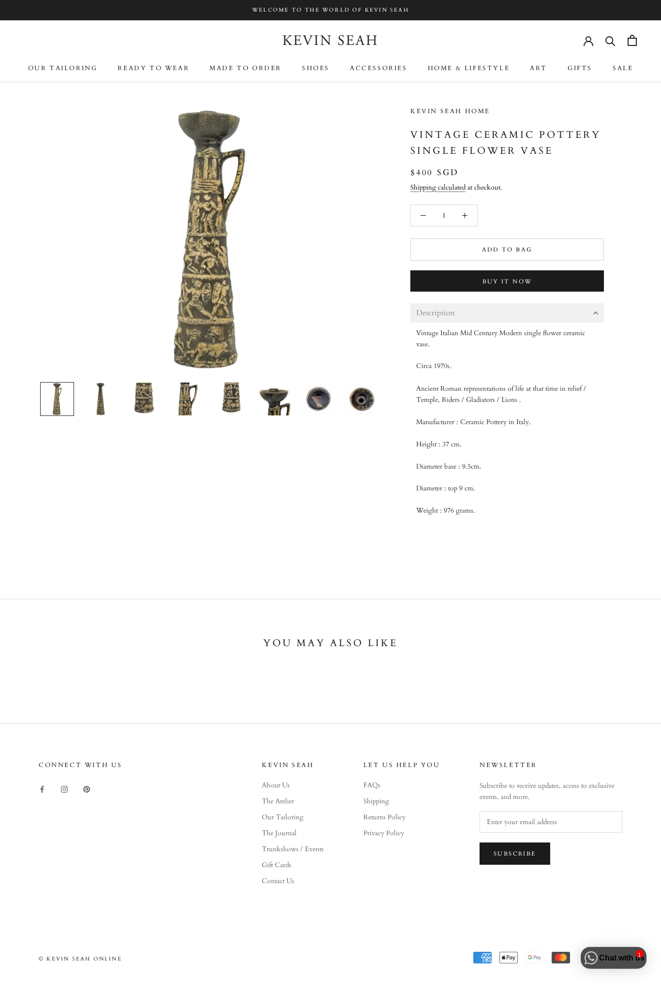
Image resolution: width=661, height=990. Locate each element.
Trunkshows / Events (293, 849)
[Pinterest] (86, 788)
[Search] (610, 40)
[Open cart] (632, 40)
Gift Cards (276, 865)
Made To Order (246, 68)
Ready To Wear (153, 68)
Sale (623, 68)
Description (435, 313)
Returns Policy (384, 817)
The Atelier (278, 801)
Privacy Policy (383, 833)
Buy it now (507, 281)
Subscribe (515, 853)
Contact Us (278, 881)
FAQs (371, 785)
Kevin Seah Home (450, 111)
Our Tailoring (63, 68)
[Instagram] (64, 788)
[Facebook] (42, 788)
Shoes (316, 68)
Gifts (580, 68)
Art (538, 68)
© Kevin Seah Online (80, 958)
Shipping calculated (438, 187)
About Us (276, 785)
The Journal (279, 833)
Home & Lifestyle (469, 68)
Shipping (376, 801)
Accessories (378, 68)
